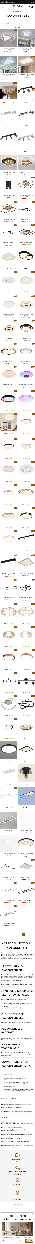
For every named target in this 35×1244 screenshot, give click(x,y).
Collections (19, 11)
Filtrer (7, 23)
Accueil (14, 11)
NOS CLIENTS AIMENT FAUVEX (17, 1204)
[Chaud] (25, 53)
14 (19, 934)
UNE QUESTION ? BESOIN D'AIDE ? (17, 1209)
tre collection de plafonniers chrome (15, 1145)
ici (24, 1146)
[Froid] (27, 53)
